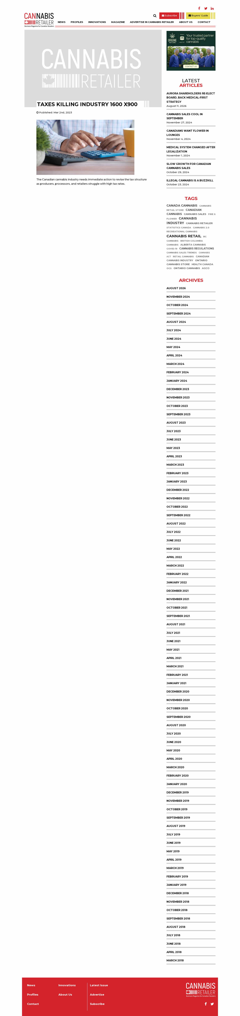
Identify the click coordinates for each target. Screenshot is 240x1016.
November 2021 (178, 599)
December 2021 (178, 590)
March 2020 (175, 767)
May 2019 (173, 851)
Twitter (205, 8)
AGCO (205, 268)
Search (155, 15)
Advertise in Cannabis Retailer (152, 22)
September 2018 (178, 918)
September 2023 (178, 414)
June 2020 (174, 742)
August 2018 (176, 927)
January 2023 (177, 481)
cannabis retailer (199, 223)
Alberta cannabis (193, 244)
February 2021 (177, 675)
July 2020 (174, 733)
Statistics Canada (179, 227)
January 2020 (177, 784)
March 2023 (175, 464)
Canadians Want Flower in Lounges (188, 132)
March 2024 (175, 364)
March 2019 (175, 868)
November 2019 (178, 800)
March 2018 (175, 960)
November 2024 (178, 296)
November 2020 (178, 700)
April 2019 (174, 859)
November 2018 (178, 901)
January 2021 (176, 683)
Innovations (97, 22)
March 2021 (175, 666)
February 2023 (177, 473)
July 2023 (174, 431)
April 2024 (174, 355)
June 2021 (173, 641)
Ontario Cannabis (187, 268)
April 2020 (174, 758)
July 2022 (174, 532)
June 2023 (174, 439)
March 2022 (175, 565)
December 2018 (178, 893)
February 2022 (177, 574)
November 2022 (178, 498)
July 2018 (173, 935)
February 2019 (177, 876)
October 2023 (177, 406)
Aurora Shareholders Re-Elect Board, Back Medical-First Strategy (191, 97)
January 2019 (176, 885)
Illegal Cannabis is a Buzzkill (190, 180)
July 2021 (173, 632)
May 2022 (173, 548)
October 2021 (177, 607)
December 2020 (178, 691)
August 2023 (176, 422)
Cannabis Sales (195, 214)
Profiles (77, 22)
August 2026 (176, 288)
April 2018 (174, 952)
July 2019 (173, 834)
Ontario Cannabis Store (187, 262)
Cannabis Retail (184, 236)
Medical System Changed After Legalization (191, 149)
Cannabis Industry (182, 221)
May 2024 (173, 347)
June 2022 (174, 540)
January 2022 (177, 582)
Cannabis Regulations (196, 248)
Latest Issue (99, 985)
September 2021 (178, 616)
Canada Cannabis (182, 205)
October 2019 (177, 809)
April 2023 (174, 456)
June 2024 (174, 338)
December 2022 (178, 490)
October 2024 (177, 305)
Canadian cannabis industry (188, 258)
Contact (204, 22)
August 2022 (176, 523)
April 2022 (174, 557)
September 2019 (178, 817)
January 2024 (177, 380)
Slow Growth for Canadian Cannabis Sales (189, 166)
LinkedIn (212, 8)
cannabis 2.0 (201, 227)
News (61, 22)
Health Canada (202, 264)
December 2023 (178, 389)
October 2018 (177, 910)
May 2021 (173, 649)
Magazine (118, 22)
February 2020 (178, 775)
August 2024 (176, 322)
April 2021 (174, 658)
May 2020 (173, 750)
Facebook (199, 8)
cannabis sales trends (182, 252)
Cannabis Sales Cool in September (185, 116)
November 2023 (178, 397)
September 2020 (179, 717)
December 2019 (178, 792)
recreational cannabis (182, 231)
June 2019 (174, 842)
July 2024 (174, 330)
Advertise (97, 994)
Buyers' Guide (199, 15)
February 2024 (178, 372)
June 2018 (174, 943)
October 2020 (177, 708)
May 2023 (173, 448)
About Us (185, 22)
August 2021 (176, 624)
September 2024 (179, 313)
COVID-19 (172, 248)
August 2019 (176, 826)
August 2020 (176, 725)
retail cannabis (183, 256)
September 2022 (178, 515)
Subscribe (170, 15)
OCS (169, 268)
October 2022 (177, 506)
